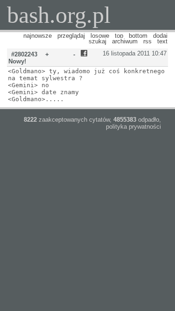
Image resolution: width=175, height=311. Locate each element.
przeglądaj (71, 35)
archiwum (125, 41)
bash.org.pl (59, 15)
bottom (138, 35)
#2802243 (24, 54)
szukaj (97, 41)
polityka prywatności (133, 126)
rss (147, 41)
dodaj (160, 35)
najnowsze (37, 35)
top (119, 35)
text (162, 41)
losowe (100, 35)
